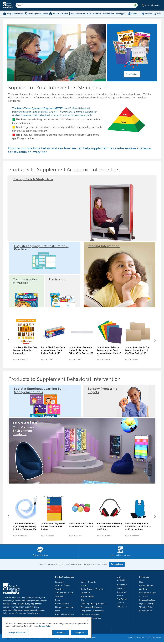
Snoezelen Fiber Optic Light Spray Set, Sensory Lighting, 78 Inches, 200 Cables (25, 528)
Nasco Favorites (78, 14)
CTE (89, 14)
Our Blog (143, 589)
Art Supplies (121, 14)
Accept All (79, 633)
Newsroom (122, 585)
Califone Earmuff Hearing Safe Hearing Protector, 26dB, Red (109, 527)
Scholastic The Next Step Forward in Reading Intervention (25, 350)
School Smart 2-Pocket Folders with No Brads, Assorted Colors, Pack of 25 (109, 352)
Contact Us (122, 606)
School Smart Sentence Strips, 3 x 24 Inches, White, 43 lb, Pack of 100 (81, 350)
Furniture (97, 14)
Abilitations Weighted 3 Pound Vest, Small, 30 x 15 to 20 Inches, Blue (138, 527)
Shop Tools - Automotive (92, 610)
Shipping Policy (146, 607)
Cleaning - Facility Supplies (93, 603)
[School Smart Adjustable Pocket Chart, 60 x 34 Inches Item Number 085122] (54, 508)
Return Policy (145, 610)
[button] (135, 5)
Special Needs (87, 596)
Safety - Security (88, 582)
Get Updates (117, 564)
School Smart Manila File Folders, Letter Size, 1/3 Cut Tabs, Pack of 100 (137, 350)
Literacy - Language (64, 607)
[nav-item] (134, 14)
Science (84, 585)
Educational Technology (92, 607)
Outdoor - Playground (91, 614)
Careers (120, 603)
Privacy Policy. (45, 626)
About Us (121, 588)
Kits (82, 600)
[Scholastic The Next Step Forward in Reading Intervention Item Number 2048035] (26, 332)
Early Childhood (62, 603)
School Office (108, 14)
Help (159, 14)
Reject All (61, 633)
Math (57, 610)
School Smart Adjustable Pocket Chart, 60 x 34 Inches (53, 527)
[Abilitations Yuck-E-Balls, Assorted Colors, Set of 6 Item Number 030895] (82, 508)
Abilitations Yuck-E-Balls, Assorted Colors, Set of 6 (81, 525)
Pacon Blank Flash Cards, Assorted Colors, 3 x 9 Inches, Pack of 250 (53, 350)
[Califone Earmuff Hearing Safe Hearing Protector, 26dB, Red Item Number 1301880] (110, 508)
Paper (58, 600)
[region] (47, 627)
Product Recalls (146, 585)
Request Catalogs (147, 600)
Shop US (148, 14)
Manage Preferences (17, 633)
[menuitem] (13, 14)
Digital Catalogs (146, 603)
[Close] (87, 620)
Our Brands (122, 599)
